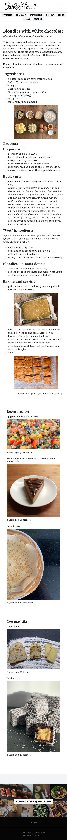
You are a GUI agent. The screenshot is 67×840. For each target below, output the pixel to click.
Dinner (61, 15)
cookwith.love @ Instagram (33, 801)
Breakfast (21, 15)
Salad (27, 19)
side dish (27, 452)
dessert (27, 519)
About (33, 822)
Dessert (50, 15)
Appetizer (7, 15)
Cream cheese (36, 15)
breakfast (28, 602)
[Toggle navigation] (61, 6)
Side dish (38, 19)
